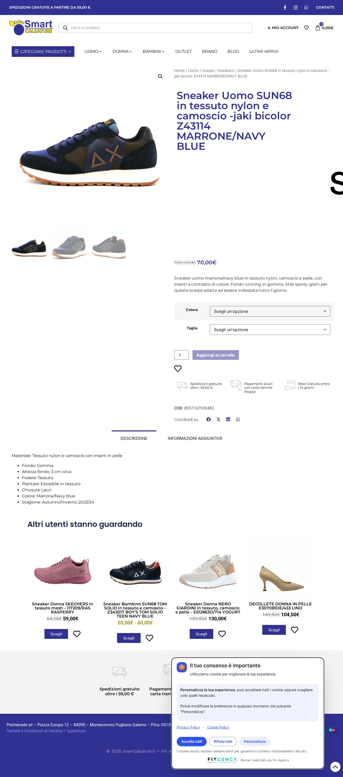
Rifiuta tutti (223, 741)
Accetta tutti (191, 741)
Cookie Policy (218, 727)
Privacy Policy (188, 727)
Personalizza (255, 741)
